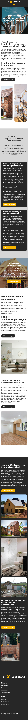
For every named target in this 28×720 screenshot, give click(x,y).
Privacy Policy (5, 704)
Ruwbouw (3, 688)
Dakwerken (4, 690)
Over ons (3, 699)
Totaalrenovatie (5, 692)
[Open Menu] (14, 5)
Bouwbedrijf (4, 685)
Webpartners (5, 702)
